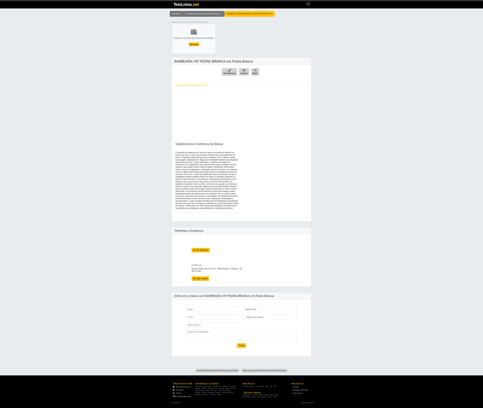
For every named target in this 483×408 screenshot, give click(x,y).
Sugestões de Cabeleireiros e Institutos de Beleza (189, 22)
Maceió (208, 390)
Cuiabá (204, 392)
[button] (229, 72)
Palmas (219, 394)
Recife (216, 388)
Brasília (225, 386)
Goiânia (222, 388)
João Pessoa (226, 390)
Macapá (197, 394)
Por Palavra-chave (248, 386)
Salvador (197, 388)
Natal (219, 390)
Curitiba (204, 388)
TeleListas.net (176, 14)
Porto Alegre (232, 386)
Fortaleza (210, 388)
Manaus (233, 388)
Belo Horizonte (217, 386)
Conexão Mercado (183, 396)
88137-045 (196, 271)
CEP (274, 386)
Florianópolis (211, 392)
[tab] (191, 85)
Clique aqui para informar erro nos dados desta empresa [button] (264, 370)
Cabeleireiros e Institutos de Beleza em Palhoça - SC (203, 14)
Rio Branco (230, 392)
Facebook (179, 390)
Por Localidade (259, 386)
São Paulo (198, 386)
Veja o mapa (202, 278)
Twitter (179, 393)
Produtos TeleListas (300, 390)
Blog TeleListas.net (183, 387)
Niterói (277, 394)
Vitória (224, 392)
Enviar (241, 345)
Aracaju (218, 392)
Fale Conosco (298, 393)
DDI (271, 386)
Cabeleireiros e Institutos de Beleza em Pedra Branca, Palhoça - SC (249, 14)
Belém (228, 388)
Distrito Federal (263, 394)
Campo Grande (199, 390)
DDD (267, 386)
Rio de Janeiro (207, 386)
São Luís (214, 390)
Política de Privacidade (307, 402)
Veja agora (194, 44)
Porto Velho (205, 394)
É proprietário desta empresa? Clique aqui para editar (217, 370)
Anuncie (296, 387)
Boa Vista (212, 394)
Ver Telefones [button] (202, 250)
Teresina (197, 392)
